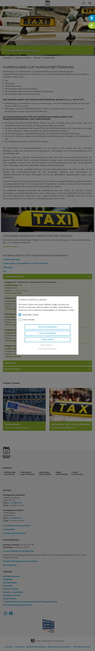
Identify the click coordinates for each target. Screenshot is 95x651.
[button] (91, 18)
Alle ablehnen (47, 333)
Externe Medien (28, 320)
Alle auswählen (47, 327)
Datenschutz (52, 349)
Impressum (42, 349)
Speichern (48, 340)
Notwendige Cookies (30, 315)
